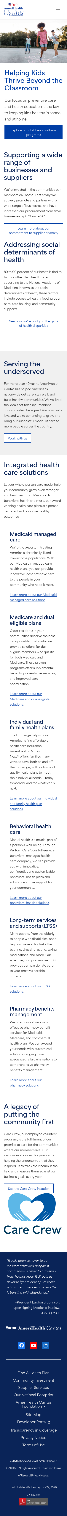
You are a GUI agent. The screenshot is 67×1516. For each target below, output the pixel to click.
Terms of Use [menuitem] (33, 1444)
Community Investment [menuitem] (33, 1380)
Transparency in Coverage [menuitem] (33, 1430)
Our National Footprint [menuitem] (33, 1394)
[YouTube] (33, 1345)
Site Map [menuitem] (33, 1414)
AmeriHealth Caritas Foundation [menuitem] (33, 1404)
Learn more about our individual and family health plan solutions (33, 803)
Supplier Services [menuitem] (33, 1387)
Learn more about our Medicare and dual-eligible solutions (30, 699)
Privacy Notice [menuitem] (33, 1437)
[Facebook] (21, 1345)
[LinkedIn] (45, 1345)
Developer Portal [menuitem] (32, 1421)
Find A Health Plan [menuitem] (33, 1372)
